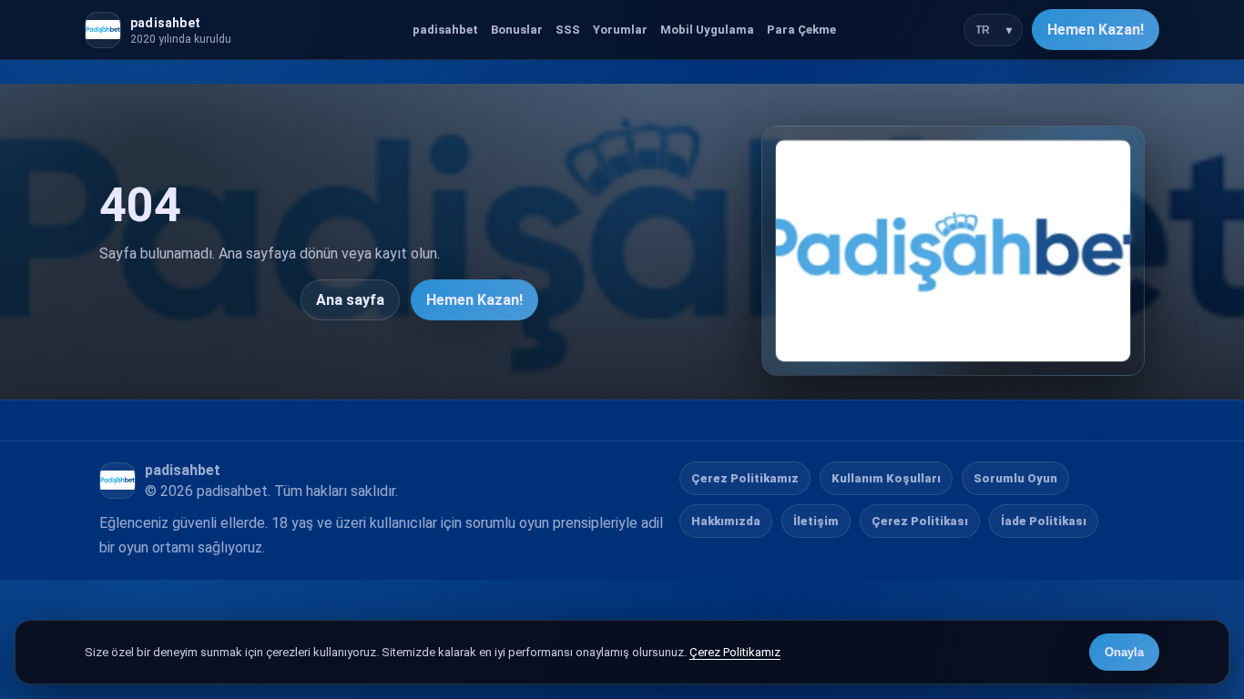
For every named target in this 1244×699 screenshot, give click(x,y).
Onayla (1124, 652)
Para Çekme (801, 29)
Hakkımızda (725, 521)
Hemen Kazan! (1095, 29)
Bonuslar (517, 29)
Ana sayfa (350, 300)
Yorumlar (620, 29)
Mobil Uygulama (707, 29)
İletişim (816, 521)
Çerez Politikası (920, 521)
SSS (568, 29)
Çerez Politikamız (745, 478)
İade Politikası (1043, 521)
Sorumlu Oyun (1015, 478)
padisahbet (445, 29)
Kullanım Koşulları (886, 478)
